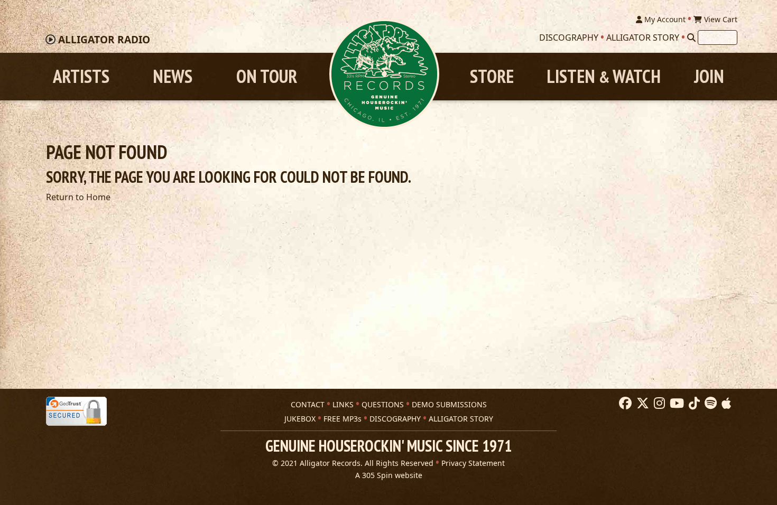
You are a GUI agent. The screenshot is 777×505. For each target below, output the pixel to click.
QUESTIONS (383, 404)
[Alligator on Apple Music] (725, 403)
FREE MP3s (342, 419)
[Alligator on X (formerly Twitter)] (641, 403)
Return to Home (78, 197)
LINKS (343, 404)
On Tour (266, 76)
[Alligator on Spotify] (709, 403)
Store (492, 76)
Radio (104, 39)
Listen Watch (604, 76)
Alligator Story (642, 37)
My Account (664, 19)
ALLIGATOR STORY (461, 419)
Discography (568, 37)
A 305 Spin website (388, 475)
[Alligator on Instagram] (658, 403)
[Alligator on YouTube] (675, 403)
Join (709, 76)
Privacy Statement (473, 463)
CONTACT (308, 404)
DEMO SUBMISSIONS (449, 404)
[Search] (691, 37)
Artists (81, 76)
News (172, 76)
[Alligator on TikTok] (693, 403)
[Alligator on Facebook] (624, 403)
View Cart (719, 19)
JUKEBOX (300, 419)
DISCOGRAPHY (395, 419)
